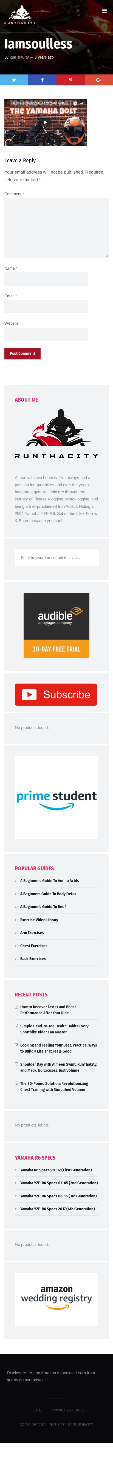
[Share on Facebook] (42, 79)
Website (11, 323)
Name (11, 268)
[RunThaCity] (20, 16)
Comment (14, 194)
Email (10, 296)
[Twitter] (14, 79)
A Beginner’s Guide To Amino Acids (49, 880)
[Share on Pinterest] (70, 79)
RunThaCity (19, 57)
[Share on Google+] (99, 79)
